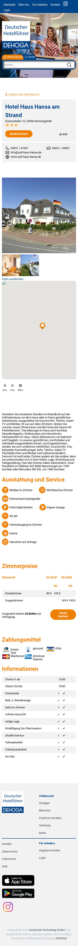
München (44, 810)
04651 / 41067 (19, 148)
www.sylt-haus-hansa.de (26, 156)
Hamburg (44, 825)
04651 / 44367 (61, 148)
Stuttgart (44, 803)
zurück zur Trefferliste (23, 94)
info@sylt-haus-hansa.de (26, 152)
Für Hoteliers (40, 4)
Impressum (9, 858)
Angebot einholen (49, 850)
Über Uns (23, 4)
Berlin (42, 833)
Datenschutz (10, 851)
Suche (31, 57)
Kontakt (55, 4)
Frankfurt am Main (50, 818)
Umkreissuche (14, 57)
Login (42, 857)
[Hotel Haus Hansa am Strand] (39, 216)
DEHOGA (61, 938)
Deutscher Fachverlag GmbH (47, 930)
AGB (4, 866)
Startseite (9, 4)
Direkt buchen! (19, 133)
